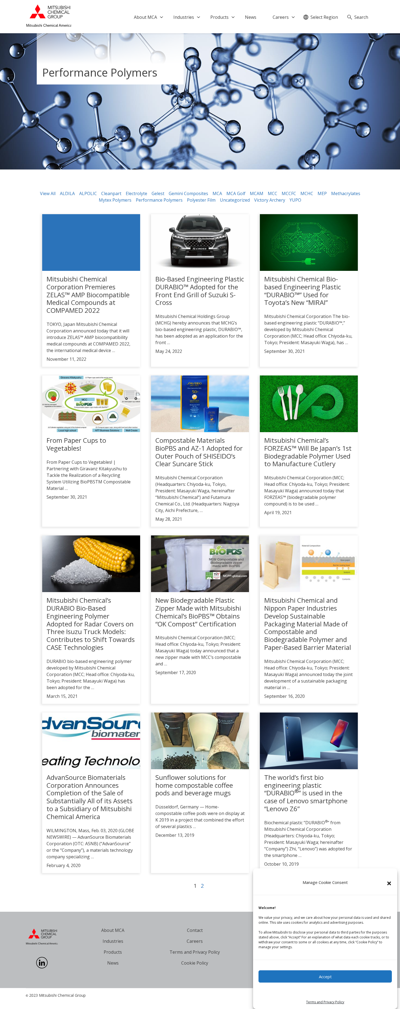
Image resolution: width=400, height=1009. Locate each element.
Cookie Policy (194, 963)
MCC (272, 193)
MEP (322, 193)
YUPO (295, 200)
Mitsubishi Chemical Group (62, 995)
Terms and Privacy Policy (325, 1002)
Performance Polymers (159, 200)
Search (361, 17)
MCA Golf (235, 193)
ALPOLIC (88, 193)
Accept (325, 976)
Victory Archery (269, 200)
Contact (195, 930)
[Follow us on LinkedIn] (42, 967)
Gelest (158, 193)
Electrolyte (136, 193)
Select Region (324, 17)
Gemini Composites (188, 193)
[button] (389, 883)
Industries (183, 17)
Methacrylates (345, 193)
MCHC (306, 193)
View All (48, 193)
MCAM (256, 193)
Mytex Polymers (115, 200)
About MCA (145, 17)
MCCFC (289, 193)
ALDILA (67, 193)
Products (219, 17)
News (250, 17)
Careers (281, 17)
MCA (217, 193)
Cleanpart (111, 193)
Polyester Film (201, 200)
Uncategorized (235, 200)
